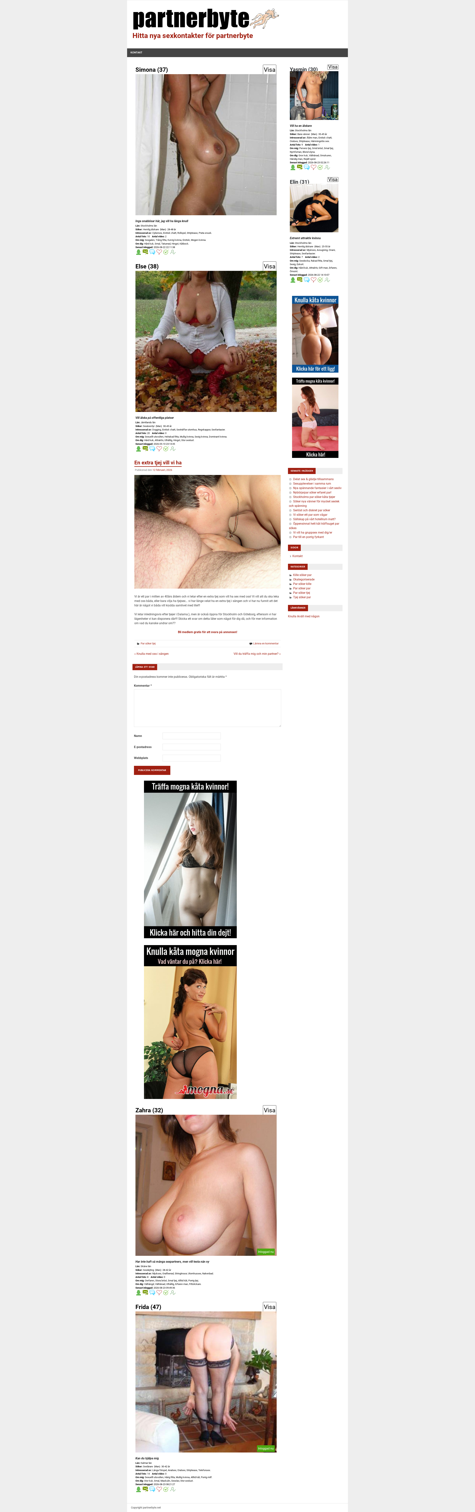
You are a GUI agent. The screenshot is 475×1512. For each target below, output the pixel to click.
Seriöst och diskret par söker (311, 510)
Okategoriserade (304, 579)
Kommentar (143, 685)
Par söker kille (302, 584)
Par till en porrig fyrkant (308, 537)
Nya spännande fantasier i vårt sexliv (317, 488)
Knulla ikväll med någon (304, 616)
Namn (138, 736)
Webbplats (141, 758)
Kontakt (136, 52)
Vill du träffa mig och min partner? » (257, 654)
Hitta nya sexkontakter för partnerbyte (192, 36)
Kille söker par (302, 575)
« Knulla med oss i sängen (151, 654)
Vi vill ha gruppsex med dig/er (312, 532)
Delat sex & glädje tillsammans (313, 479)
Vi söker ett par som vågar (310, 514)
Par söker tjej (148, 643)
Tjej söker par (302, 597)
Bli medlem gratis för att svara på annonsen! (207, 632)
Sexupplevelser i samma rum (312, 483)
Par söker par (301, 588)
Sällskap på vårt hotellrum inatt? (314, 519)
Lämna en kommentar (266, 643)
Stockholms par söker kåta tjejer (314, 497)
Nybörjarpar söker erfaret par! (312, 492)
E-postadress (143, 747)
